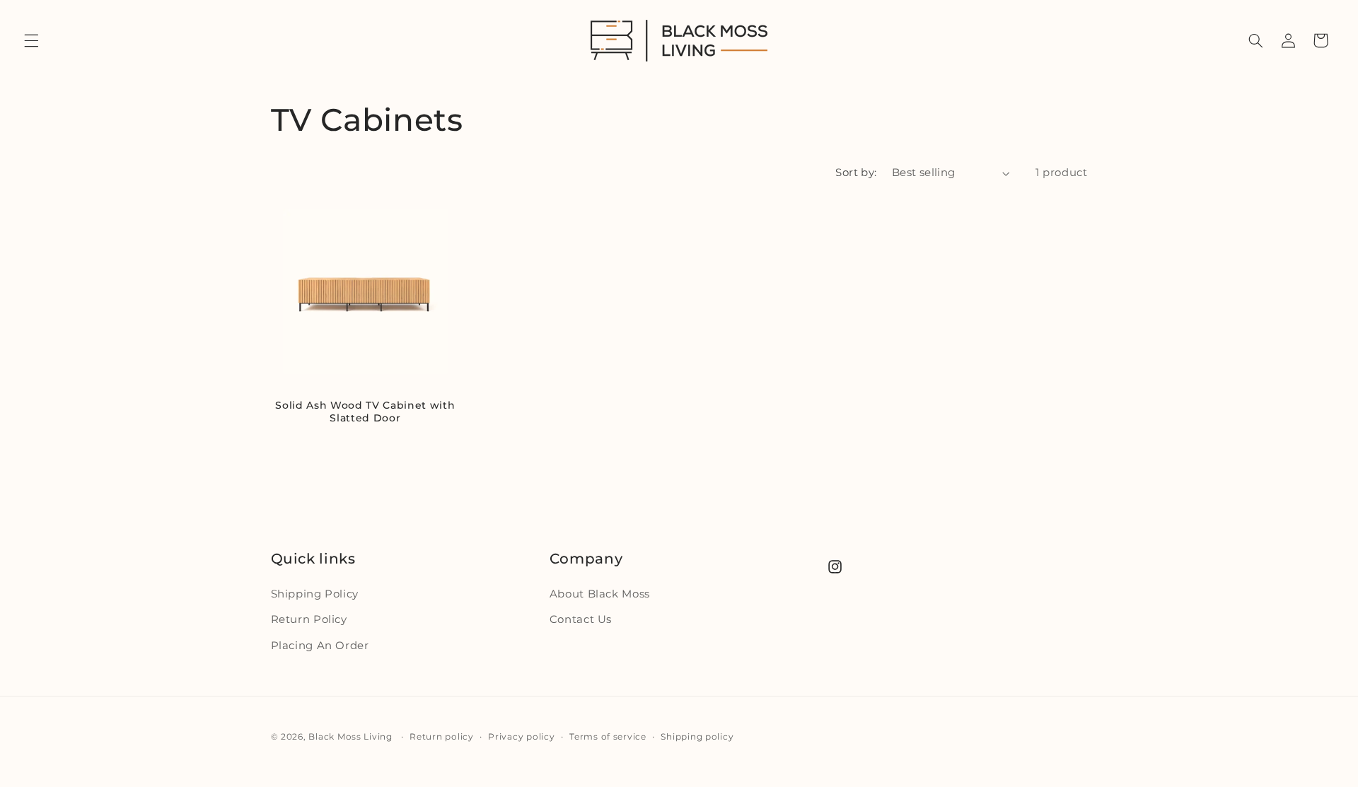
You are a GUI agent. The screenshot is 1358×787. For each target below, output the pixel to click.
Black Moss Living (350, 737)
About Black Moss (600, 594)
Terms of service (607, 737)
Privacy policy (521, 737)
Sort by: (855, 172)
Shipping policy (697, 737)
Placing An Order (320, 645)
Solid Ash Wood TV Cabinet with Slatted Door (365, 411)
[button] (31, 40)
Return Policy (309, 619)
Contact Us (581, 619)
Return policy (442, 737)
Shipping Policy (315, 594)
